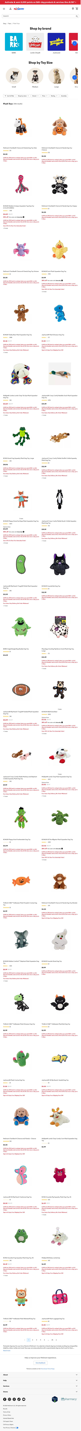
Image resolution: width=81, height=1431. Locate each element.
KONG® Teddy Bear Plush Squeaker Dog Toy (17, 335)
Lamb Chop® (35, 53)
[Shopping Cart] (77, 8)
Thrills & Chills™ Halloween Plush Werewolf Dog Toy (19, 1319)
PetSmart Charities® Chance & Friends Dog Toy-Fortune (21, 271)
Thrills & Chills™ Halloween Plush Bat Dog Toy (56, 1024)
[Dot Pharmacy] (67, 1388)
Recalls (5, 1398)
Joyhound (56, 53)
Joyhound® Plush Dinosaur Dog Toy (53, 335)
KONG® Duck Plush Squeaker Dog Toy (54, 271)
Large (56, 87)
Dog (4, 23)
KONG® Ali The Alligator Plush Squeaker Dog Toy (57, 839)
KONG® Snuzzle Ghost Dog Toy (52, 961)
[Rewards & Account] (10, 9)
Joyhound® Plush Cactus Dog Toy (14, 1080)
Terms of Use (6, 1401)
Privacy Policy (7, 1404)
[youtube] (23, 1388)
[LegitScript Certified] (53, 1388)
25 (52, 1340)
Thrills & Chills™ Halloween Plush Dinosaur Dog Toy (19, 1024)
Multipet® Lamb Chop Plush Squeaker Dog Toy (57, 777)
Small (14, 87)
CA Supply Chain (8, 1410)
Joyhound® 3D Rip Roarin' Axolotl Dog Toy (55, 1080)
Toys (9, 23)
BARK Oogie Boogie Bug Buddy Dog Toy (16, 649)
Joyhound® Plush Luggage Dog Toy (53, 1319)
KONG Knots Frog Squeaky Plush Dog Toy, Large (18, 458)
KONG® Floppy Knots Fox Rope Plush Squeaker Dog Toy (21, 521)
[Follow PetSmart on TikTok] (19, 1388)
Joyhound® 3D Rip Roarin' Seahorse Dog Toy (17, 1197)
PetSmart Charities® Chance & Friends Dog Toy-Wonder (59, 903)
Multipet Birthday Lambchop (51, 1258)
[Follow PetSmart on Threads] (14, 1388)
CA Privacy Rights (8, 1413)
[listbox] (40, 43)
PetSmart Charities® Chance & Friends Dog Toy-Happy (59, 206)
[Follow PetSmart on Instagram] (9, 1388)
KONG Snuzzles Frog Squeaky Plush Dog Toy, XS (18, 1258)
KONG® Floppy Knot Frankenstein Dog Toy (16, 839)
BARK (14, 53)
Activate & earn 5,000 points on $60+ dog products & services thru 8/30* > (40, 2)
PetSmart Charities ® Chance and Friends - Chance (19, 1138)
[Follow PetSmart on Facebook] (4, 1388)
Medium (35, 87)
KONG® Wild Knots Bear (49, 712)
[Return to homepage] (19, 8)
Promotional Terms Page (47, 1368)
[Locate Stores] (73, 9)
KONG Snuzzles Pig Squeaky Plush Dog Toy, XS (56, 1197)
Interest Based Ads (8, 1407)
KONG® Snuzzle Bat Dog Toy (51, 586)
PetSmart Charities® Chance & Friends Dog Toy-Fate (20, 148)
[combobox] (40, 16)
